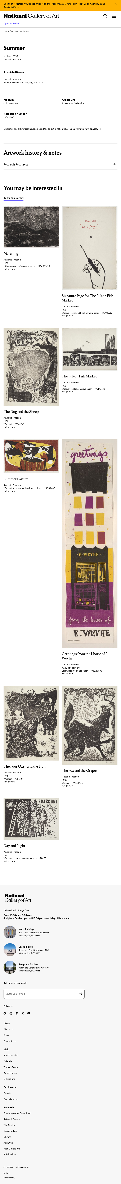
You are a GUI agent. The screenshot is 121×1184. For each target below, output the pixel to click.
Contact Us (9, 1041)
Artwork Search (12, 1119)
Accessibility (10, 1072)
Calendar (8, 1061)
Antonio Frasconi (12, 79)
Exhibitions (9, 1078)
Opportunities (11, 1099)
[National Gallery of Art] (60, 897)
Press (6, 1035)
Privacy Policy (9, 1177)
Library (7, 1136)
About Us (9, 1029)
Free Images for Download (17, 1113)
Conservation (10, 1130)
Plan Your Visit (11, 1055)
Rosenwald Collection (73, 103)
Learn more (13, 6)
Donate (7, 1093)
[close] (116, 4)
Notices (7, 1173)
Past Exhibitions (12, 1148)
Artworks (16, 31)
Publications (10, 1154)
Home (6, 31)
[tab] (13, 198)
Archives (8, 1142)
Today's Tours (11, 1067)
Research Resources (16, 164)
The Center (9, 1124)
